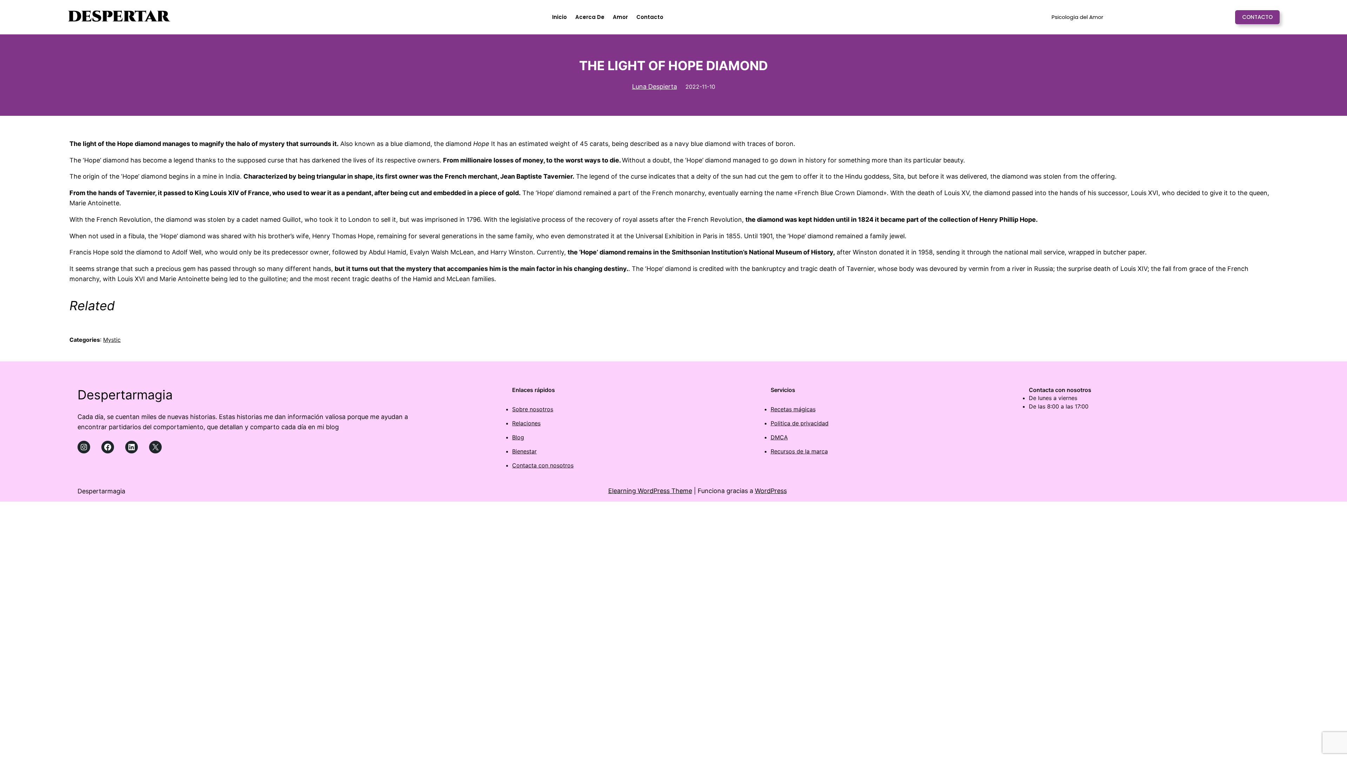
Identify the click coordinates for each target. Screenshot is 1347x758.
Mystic (112, 339)
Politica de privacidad (800, 423)
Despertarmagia (125, 395)
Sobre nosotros (532, 409)
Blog (518, 437)
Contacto (1257, 17)
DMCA (779, 437)
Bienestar (524, 451)
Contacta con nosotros (543, 465)
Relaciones (526, 423)
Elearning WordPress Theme (650, 490)
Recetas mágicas (793, 409)
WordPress (771, 490)
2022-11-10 (700, 86)
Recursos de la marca (799, 451)
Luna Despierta (654, 86)
